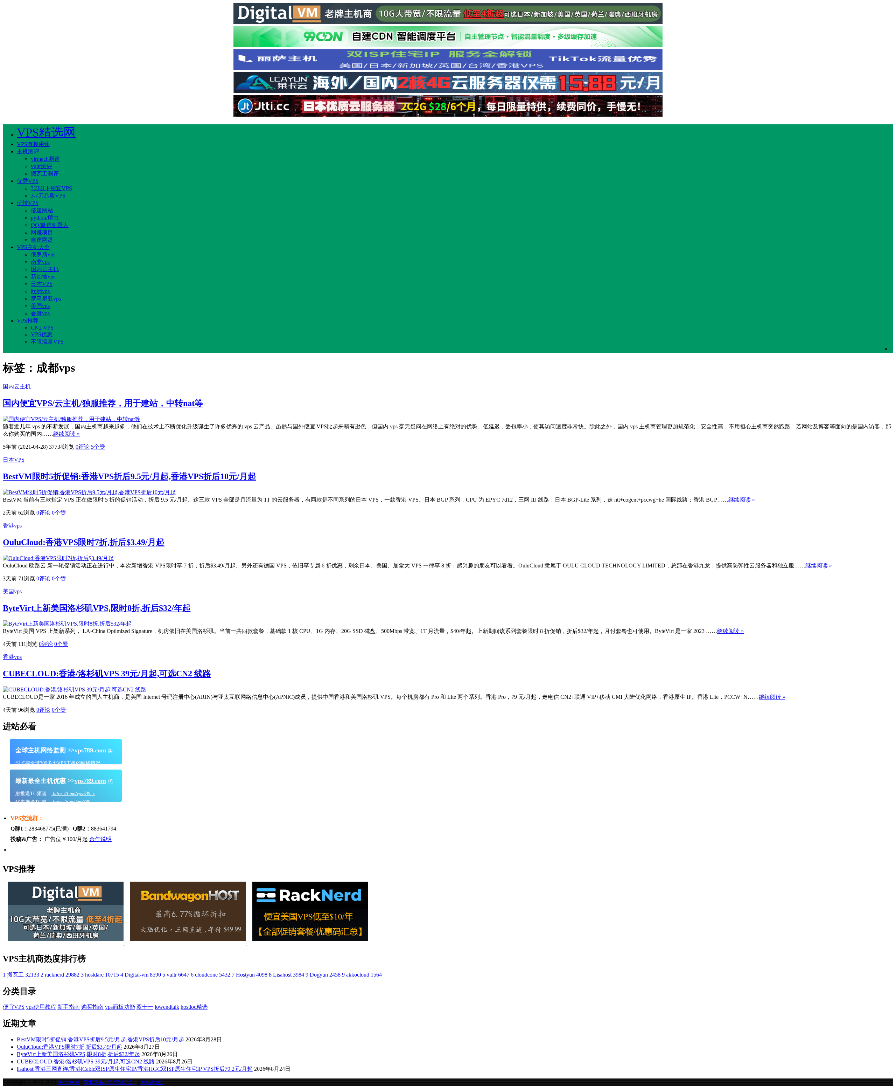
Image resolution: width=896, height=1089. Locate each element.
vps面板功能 (120, 1007)
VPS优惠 (41, 334)
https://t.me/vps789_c (73, 793)
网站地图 (151, 1082)
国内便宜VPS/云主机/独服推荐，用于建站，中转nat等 (103, 403)
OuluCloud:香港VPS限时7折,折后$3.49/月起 (83, 542)
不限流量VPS (47, 342)
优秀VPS (27, 181)
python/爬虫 (45, 218)
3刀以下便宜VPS (51, 188)
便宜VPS (13, 1007)
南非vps (40, 262)
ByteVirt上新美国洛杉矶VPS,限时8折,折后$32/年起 (97, 608)
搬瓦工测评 (45, 174)
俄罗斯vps (43, 254)
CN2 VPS (42, 328)
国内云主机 (45, 269)
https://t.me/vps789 (70, 802)
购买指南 (92, 1007)
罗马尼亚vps (46, 299)
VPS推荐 (27, 321)
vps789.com (90, 750)
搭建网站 (42, 210)
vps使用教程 (41, 1007)
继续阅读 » (66, 434)
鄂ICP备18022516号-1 (110, 1082)
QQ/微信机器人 (50, 225)
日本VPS (41, 284)
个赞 (98, 447)
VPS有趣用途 (33, 144)
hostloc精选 (194, 1007)
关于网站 (69, 1082)
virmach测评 (45, 159)
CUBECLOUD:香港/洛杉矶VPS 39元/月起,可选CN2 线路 (107, 673)
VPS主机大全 (33, 247)
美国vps (40, 306)
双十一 (144, 1007)
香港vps (40, 313)
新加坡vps (43, 277)
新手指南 (68, 1007)
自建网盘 (42, 240)
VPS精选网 (46, 132)
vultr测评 (41, 166)
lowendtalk (167, 1007)
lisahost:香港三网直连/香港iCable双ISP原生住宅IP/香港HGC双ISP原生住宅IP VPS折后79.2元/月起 (135, 1069)
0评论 (83, 447)
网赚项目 (42, 232)
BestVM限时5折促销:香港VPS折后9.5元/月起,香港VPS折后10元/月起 (129, 476)
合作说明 (100, 839)
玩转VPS (27, 203)
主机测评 (28, 151)
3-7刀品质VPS (48, 196)
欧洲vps (40, 291)
